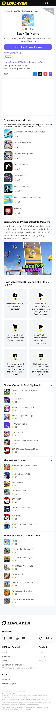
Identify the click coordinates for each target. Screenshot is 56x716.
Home (6, 11)
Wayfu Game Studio (12, 53)
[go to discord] (23, 638)
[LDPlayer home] (14, 3)
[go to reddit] (17, 638)
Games (13, 11)
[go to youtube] (11, 638)
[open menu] (52, 3)
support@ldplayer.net (32, 704)
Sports (21, 11)
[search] (46, 3)
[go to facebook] (4, 638)
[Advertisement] (28, 97)
